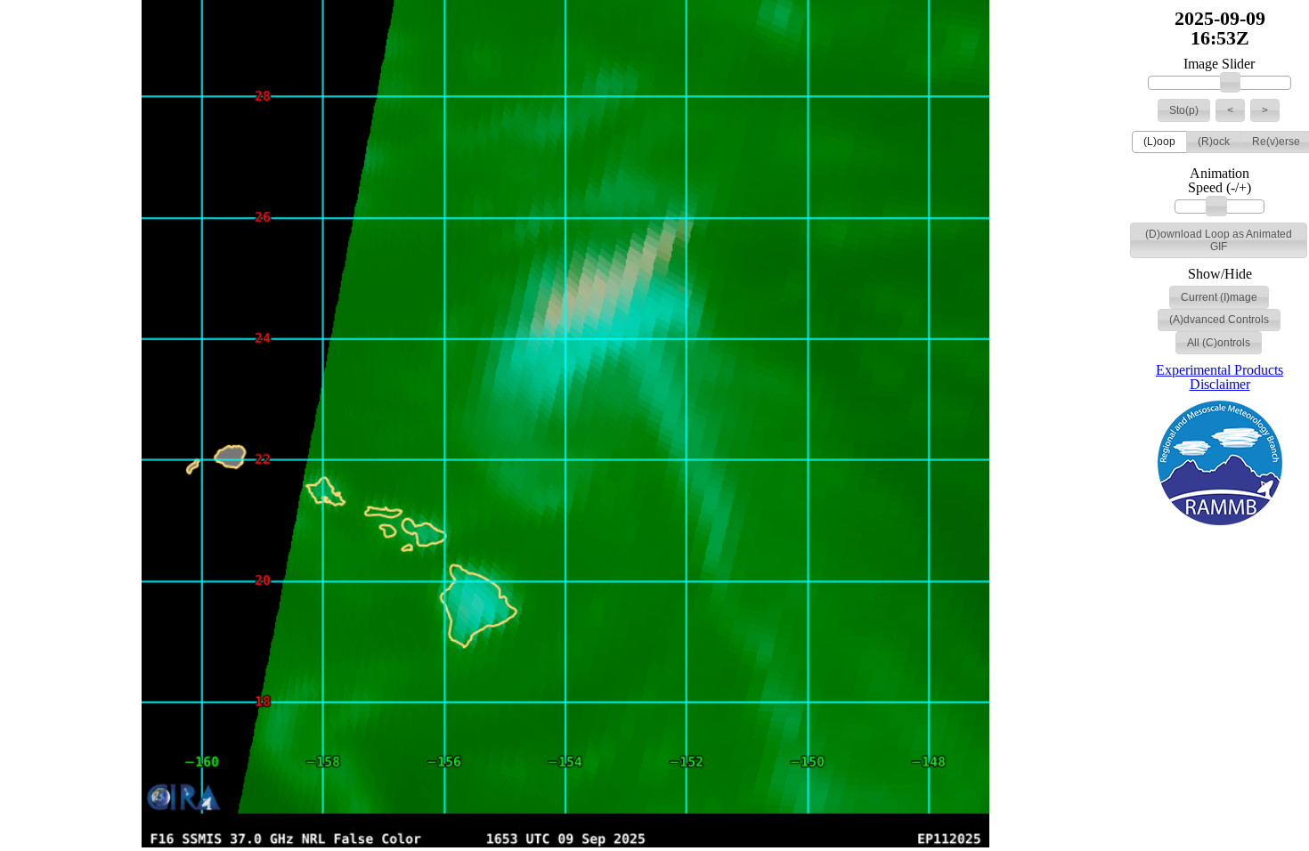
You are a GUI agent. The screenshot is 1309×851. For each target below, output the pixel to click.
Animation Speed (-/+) (1219, 180)
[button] (1184, 110)
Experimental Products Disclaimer (1219, 377)
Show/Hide (1220, 274)
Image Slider (1219, 64)
